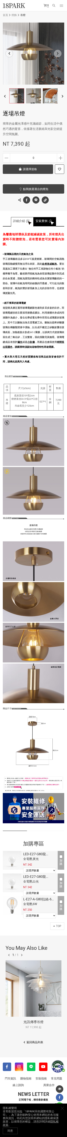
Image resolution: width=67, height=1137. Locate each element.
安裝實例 (41, 221)
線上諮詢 (18, 1085)
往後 (21, 955)
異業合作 (49, 1085)
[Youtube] (43, 1067)
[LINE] (31, 1067)
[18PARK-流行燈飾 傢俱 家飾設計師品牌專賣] (14, 5)
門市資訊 (10, 1078)
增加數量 (60, 158)
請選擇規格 (30, 169)
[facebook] (59, 1097)
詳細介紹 (19, 221)
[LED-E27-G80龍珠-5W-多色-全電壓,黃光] (12, 860)
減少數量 (6, 158)
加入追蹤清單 (59, 169)
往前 (8, 955)
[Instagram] (19, 1067)
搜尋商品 (54, 5)
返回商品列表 (34, 1042)
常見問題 (56, 1078)
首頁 (5, 15)
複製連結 (45, 200)
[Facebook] (7, 1067)
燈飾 (14, 15)
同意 (10, 1130)
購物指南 (25, 1078)
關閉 (62, 1108)
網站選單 (61, 5)
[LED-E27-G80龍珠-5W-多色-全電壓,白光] (12, 882)
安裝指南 (41, 1078)
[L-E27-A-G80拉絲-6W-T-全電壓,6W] (12, 905)
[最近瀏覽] (59, 1089)
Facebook (26, 200)
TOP (58, 926)
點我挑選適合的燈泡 (35, 189)
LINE (35, 200)
